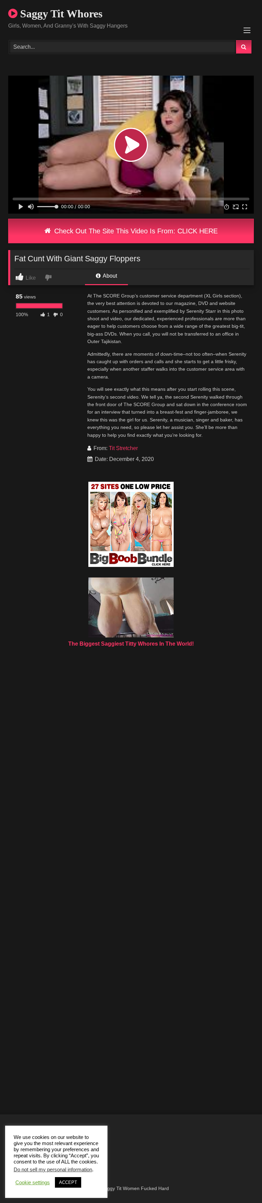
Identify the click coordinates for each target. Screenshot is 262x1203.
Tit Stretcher (123, 448)
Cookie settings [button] (32, 1182)
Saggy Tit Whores (59, 13)
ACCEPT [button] (68, 1182)
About (109, 276)
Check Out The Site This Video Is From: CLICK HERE (135, 231)
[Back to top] (240, 1182)
